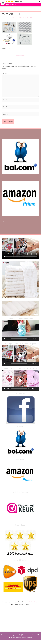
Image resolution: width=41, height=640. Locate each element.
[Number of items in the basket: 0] (3, 221)
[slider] (19, 338)
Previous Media (20, 55)
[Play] (5, 339)
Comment (5, 73)
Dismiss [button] (30, 637)
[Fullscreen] (36, 339)
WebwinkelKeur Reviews (31, 602)
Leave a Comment (7, 18)
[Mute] (33, 339)
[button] (20, 331)
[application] (20, 330)
